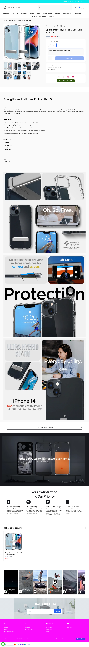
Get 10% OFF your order (66, 80)
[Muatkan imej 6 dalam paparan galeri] (17, 75)
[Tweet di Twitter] (54, 26)
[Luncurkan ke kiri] (80, 527)
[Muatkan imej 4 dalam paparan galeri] (36, 66)
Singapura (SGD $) (67, 1)
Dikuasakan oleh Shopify (81, 644)
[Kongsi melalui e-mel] (61, 26)
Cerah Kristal (52, 45)
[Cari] (69, 7)
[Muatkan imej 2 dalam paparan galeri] (17, 66)
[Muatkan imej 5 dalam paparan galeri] (8, 75)
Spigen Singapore (56, 65)
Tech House (75, 644)
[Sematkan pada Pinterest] (57, 26)
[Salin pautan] (64, 26)
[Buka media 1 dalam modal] (21, 42)
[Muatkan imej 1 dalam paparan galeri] (8, 66)
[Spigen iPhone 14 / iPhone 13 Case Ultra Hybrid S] (13, 547)
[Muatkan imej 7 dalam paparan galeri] (26, 75)
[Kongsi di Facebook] (51, 26)
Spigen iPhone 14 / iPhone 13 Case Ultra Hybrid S (13, 553)
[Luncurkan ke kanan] (84, 527)
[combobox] (55, 7)
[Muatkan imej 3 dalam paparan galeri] (26, 66)
